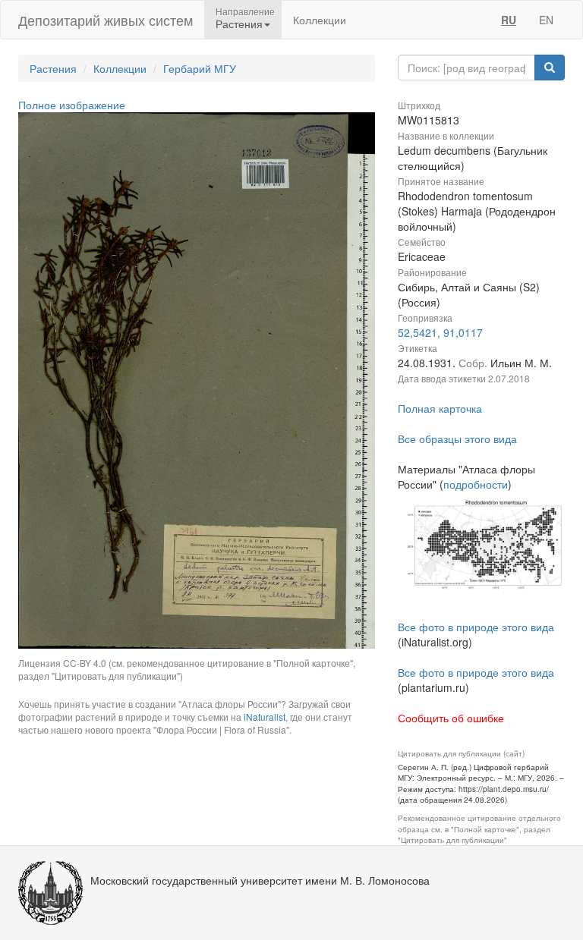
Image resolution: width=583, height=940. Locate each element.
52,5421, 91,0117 (440, 332)
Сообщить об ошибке (451, 717)
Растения (53, 68)
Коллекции (319, 19)
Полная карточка (440, 408)
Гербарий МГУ (199, 68)
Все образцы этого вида (457, 438)
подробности (475, 484)
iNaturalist (264, 716)
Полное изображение (71, 104)
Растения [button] (239, 23)
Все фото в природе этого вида (476, 626)
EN (546, 19)
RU (508, 19)
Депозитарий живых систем (105, 20)
